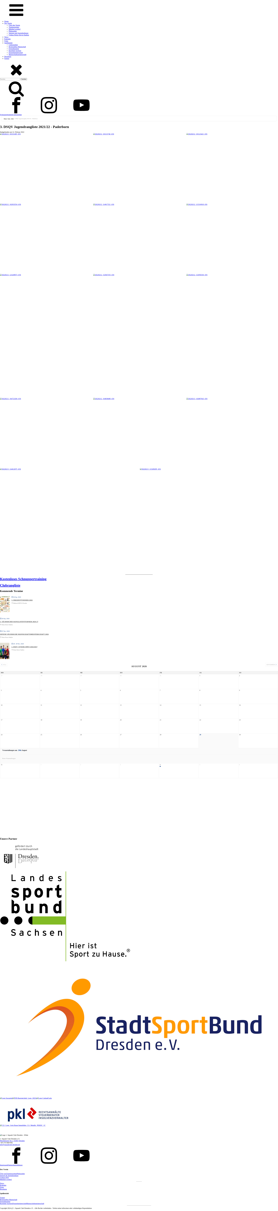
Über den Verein (14, 25)
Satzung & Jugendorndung (9, 1176)
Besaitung (7, 56)
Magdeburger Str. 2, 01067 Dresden (12, 1141)
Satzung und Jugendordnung (18, 33)
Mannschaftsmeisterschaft (17, 55)
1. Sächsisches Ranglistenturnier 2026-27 (19, 622)
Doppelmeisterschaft (16, 53)
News (6, 37)
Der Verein (8, 23)
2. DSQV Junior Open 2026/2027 (24, 647)
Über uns (3, 1174)
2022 (12, 118)
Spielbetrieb (8, 43)
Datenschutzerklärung (14, 1165)
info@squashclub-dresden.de (10, 1145)
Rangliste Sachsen (15, 51)
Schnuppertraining (6, 115)
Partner (6, 58)
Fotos (6, 41)
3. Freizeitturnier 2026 (22, 600)
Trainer (2, 1198)
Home (6, 21)
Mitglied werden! (15, 29)
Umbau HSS (4, 1178)
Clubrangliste (13, 45)
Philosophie (13, 31)
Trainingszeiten (14, 27)
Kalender (7, 39)
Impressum (3, 1165)
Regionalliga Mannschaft (17, 47)
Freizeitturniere (14, 49)
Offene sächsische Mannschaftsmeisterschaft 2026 (24, 634)
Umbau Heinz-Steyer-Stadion (19, 35)
